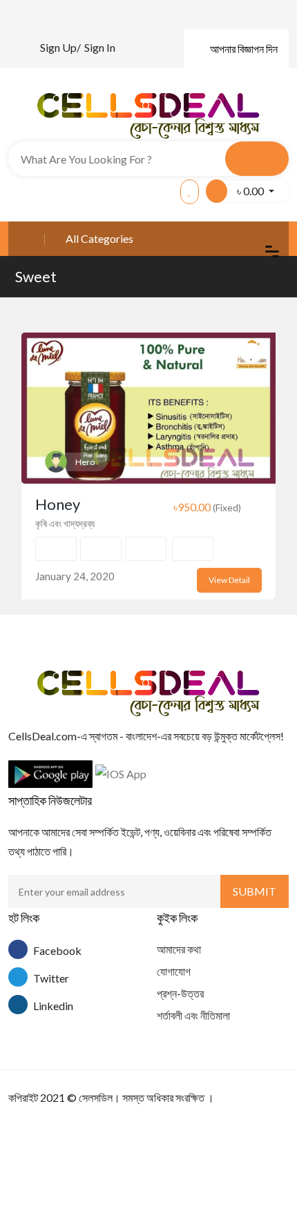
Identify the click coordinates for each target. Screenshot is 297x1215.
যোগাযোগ (174, 971)
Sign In (99, 47)
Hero (85, 462)
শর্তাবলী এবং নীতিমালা (193, 1015)
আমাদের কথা (179, 949)
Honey (57, 504)
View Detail (229, 580)
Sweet (36, 276)
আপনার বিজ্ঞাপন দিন (244, 48)
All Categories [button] (99, 238)
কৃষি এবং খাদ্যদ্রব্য (65, 523)
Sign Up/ (60, 47)
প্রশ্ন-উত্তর (180, 993)
